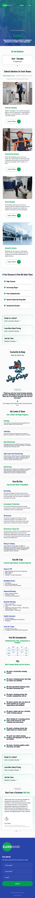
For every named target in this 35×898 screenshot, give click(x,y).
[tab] (9, 76)
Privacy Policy (17, 895)
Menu (30, 5)
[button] (17, 65)
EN (21, 5)
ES (23, 5)
